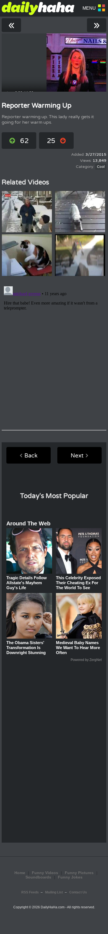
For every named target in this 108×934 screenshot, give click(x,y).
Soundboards (38, 877)
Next (77, 456)
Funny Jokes (70, 877)
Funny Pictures (79, 873)
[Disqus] (54, 353)
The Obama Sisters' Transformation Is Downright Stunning (26, 647)
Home (19, 873)
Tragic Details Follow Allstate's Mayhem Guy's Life (26, 582)
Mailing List (54, 892)
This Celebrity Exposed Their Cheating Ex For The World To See (78, 582)
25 (51, 141)
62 (24, 141)
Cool (101, 167)
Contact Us (78, 892)
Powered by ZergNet (86, 660)
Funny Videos (45, 873)
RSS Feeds (30, 892)
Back (30, 456)
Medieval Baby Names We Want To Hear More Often (78, 647)
